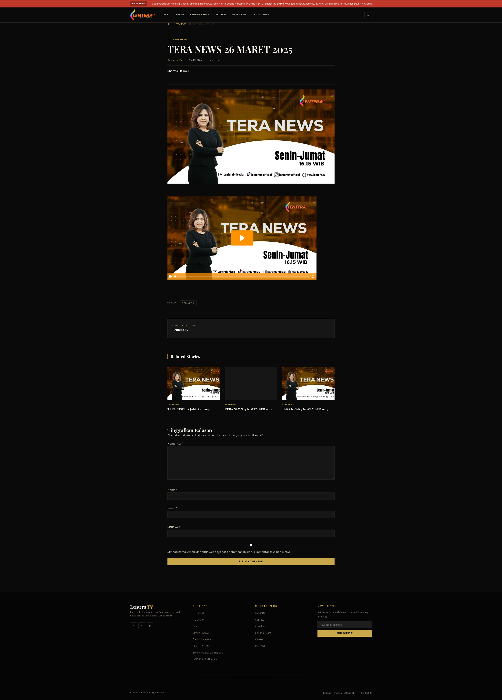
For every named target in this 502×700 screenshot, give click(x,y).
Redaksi (221, 14)
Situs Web (174, 527)
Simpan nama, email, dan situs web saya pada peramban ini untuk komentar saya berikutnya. (229, 552)
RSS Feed (260, 646)
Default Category (202, 639)
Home (170, 24)
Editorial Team (263, 633)
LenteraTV (176, 60)
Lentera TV (143, 692)
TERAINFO (198, 620)
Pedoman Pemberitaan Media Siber (339, 693)
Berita (196, 626)
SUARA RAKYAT (201, 633)
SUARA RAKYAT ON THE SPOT (209, 652)
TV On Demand (261, 14)
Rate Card (239, 14)
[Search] (368, 15)
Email (172, 508)
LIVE (165, 14)
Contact (259, 620)
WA (185, 71)
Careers (259, 639)
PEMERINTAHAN (199, 14)
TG (189, 71)
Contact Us (366, 693)
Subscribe (344, 633)
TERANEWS (181, 24)
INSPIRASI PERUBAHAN (205, 659)
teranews (188, 303)
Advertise (260, 626)
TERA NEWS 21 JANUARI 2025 (188, 409)
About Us (260, 613)
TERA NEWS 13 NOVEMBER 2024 (249, 409)
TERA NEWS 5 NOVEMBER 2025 (305, 409)
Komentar (175, 443)
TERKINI (179, 14)
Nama (172, 490)
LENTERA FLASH (201, 646)
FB (180, 71)
